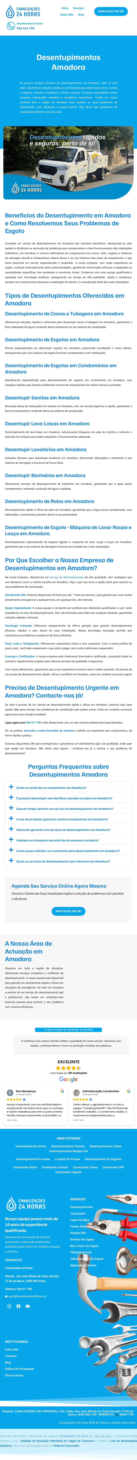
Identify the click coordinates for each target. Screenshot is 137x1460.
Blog (81, 14)
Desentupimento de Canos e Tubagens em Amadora (64, 313)
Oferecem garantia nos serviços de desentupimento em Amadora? (63, 830)
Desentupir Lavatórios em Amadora (45, 449)
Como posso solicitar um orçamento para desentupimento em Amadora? (68, 851)
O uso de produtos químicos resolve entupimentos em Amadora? (62, 819)
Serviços (78, 8)
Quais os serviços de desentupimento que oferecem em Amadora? (63, 861)
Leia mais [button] (12, 1120)
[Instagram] (9, 1306)
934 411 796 (26, 28)
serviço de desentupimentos (67, 577)
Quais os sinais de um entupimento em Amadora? (51, 787)
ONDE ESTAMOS (69, 1138)
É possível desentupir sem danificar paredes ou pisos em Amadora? (64, 798)
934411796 (126, 1414)
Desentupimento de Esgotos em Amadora (52, 339)
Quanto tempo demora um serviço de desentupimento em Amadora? (64, 809)
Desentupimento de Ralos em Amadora (49, 501)
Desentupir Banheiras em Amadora (45, 475)
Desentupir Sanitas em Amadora (42, 397)
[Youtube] (27, 1306)
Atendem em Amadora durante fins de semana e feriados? (57, 840)
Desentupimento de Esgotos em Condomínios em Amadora (61, 368)
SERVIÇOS (77, 1199)
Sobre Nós (66, 14)
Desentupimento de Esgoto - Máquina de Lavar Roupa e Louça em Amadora (68, 530)
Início (64, 8)
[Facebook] (18, 1306)
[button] (68, 787)
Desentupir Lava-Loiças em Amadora (47, 423)
